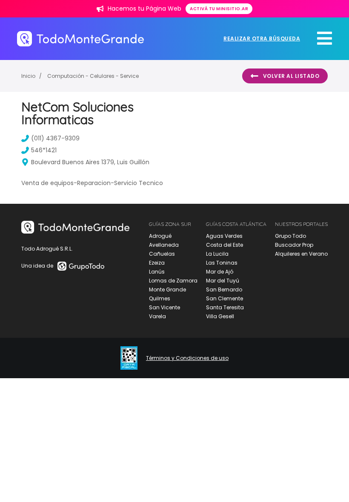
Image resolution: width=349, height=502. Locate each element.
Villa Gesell (220, 316)
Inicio (28, 76)
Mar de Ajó (219, 271)
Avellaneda (164, 244)
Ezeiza (157, 262)
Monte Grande (167, 289)
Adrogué (160, 236)
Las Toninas (221, 262)
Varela (157, 316)
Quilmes (159, 298)
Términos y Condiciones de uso (187, 358)
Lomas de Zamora (173, 280)
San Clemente (224, 298)
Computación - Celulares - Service (93, 76)
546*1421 (44, 150)
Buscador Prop (294, 244)
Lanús (157, 271)
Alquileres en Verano (301, 253)
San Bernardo (224, 289)
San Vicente (164, 307)
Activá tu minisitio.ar (219, 9)
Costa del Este (224, 244)
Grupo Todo (290, 236)
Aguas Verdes (224, 236)
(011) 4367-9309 (55, 138)
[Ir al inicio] (80, 38)
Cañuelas (162, 253)
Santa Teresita (225, 307)
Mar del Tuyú (222, 280)
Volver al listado (291, 76)
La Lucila (217, 253)
